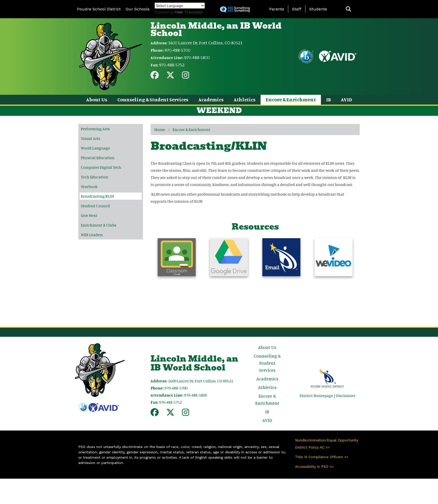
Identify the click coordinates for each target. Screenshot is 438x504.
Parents (276, 9)
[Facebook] (155, 76)
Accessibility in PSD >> (314, 466)
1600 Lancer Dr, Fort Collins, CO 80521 (205, 42)
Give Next (89, 215)
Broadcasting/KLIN (97, 196)
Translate (193, 12)
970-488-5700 (177, 50)
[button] (348, 9)
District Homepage (316, 395)
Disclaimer (345, 395)
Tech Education (94, 176)
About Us (96, 99)
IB (328, 99)
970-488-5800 (197, 57)
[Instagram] (185, 76)
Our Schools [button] (138, 9)
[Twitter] (170, 76)
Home (159, 129)
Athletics (245, 99)
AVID (346, 99)
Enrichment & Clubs (98, 225)
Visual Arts (90, 138)
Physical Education (98, 157)
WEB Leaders (92, 234)
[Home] (110, 56)
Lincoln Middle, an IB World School (216, 29)
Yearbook (89, 186)
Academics (211, 99)
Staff (296, 9)
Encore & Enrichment (291, 99)
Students (318, 9)
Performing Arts (95, 128)
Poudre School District (99, 9)
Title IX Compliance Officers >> (321, 457)
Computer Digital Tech (101, 167)
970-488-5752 (172, 64)
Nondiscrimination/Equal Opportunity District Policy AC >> (326, 443)
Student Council (95, 205)
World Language (95, 148)
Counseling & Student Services (152, 99)
